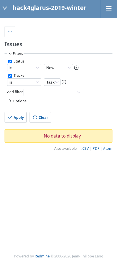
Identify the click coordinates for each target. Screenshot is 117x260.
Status (18, 61)
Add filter (15, 92)
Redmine (42, 256)
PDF (96, 148)
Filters (18, 53)
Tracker (19, 75)
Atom (107, 148)
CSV (85, 148)
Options (19, 101)
